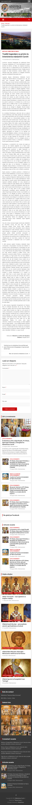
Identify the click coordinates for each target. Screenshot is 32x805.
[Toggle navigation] (3, 20)
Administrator (16, 59)
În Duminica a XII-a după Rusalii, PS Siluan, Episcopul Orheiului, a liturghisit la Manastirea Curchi (15, 442)
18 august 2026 (13, 480)
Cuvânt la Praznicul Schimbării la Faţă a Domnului (19, 477)
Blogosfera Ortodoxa (6, 751)
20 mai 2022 (5, 683)
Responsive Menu (29, 1)
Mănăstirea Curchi (19, 798)
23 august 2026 (6, 446)
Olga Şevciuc (4, 756)
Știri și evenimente (8, 416)
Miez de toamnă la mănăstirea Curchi (18, 353)
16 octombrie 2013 (7, 59)
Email (4, 394)
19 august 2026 (13, 469)
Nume (4, 387)
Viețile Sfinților (18, 592)
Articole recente (9, 525)
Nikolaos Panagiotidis (6, 742)
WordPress (21, 802)
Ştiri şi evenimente (7, 438)
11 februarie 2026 (6, 600)
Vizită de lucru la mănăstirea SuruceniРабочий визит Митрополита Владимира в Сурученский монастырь (16, 347)
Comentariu (5, 368)
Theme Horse (18, 800)
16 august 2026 (13, 508)
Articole (5, 51)
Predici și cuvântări (15, 474)
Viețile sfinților (7, 574)
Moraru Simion (5, 747)
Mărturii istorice (13, 51)
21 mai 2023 (5, 628)
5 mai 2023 (5, 655)
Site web (4, 401)
